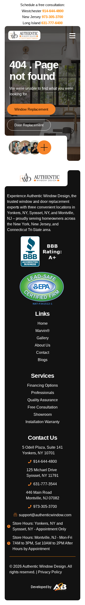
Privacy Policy (50, 572)
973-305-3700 (52, 17)
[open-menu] (72, 35)
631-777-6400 (52, 23)
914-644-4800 (53, 11)
